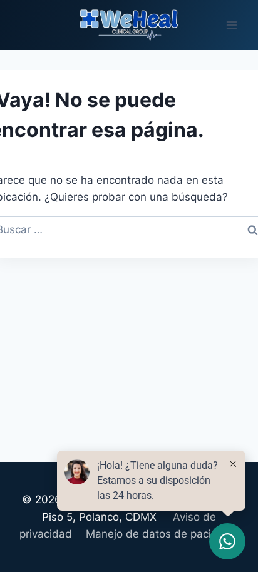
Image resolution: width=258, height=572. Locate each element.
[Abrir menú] (231, 24)
